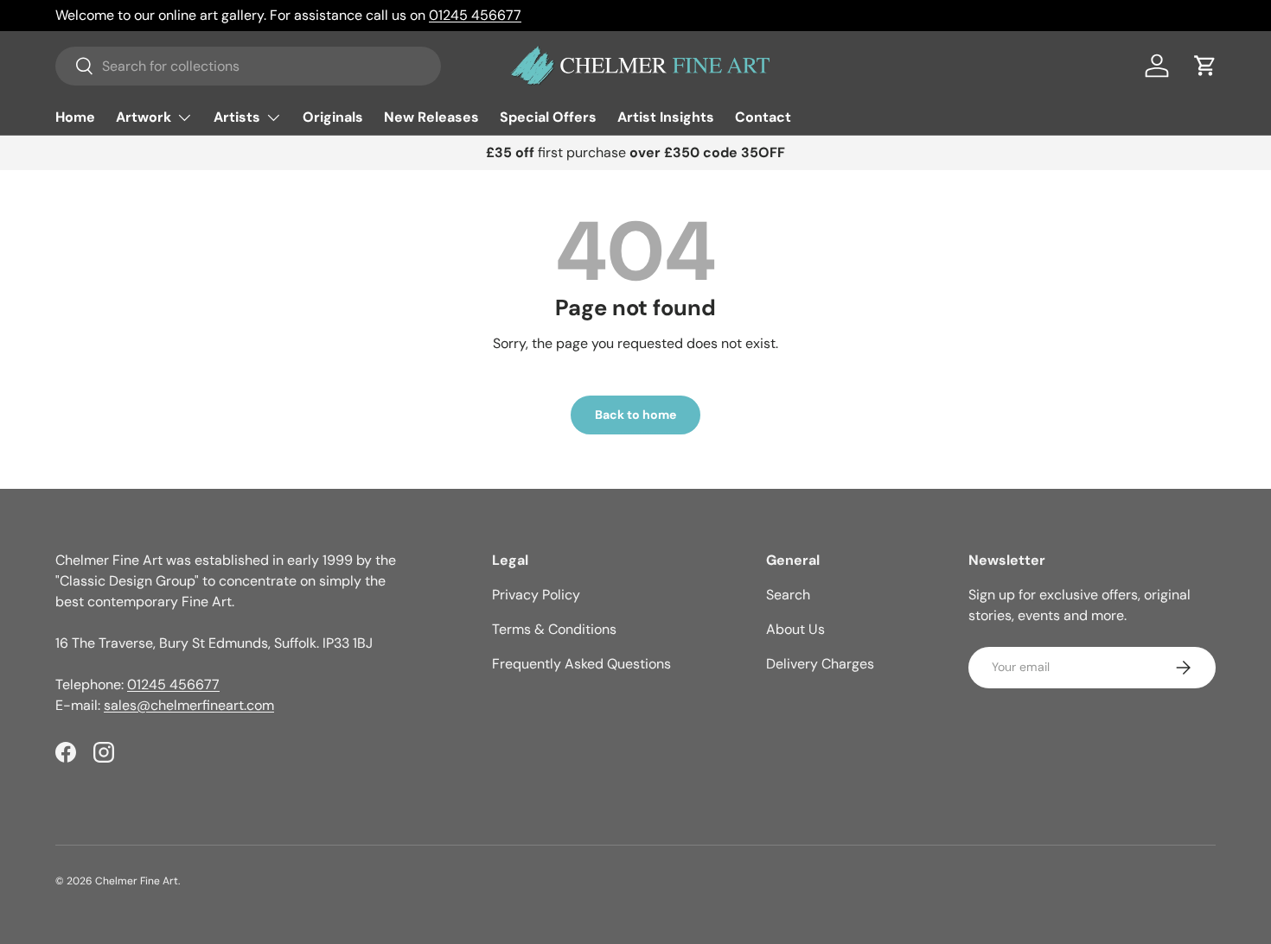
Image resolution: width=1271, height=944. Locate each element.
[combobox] (248, 66)
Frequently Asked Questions (581, 664)
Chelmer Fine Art (136, 881)
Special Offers (548, 117)
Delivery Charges (820, 664)
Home (75, 117)
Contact (763, 117)
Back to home (635, 414)
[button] (1205, 66)
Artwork (143, 117)
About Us (795, 629)
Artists (237, 117)
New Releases (431, 117)
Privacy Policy (536, 595)
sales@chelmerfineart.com (189, 705)
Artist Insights (665, 117)
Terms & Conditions (554, 629)
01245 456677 (475, 15)
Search (788, 595)
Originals (333, 117)
